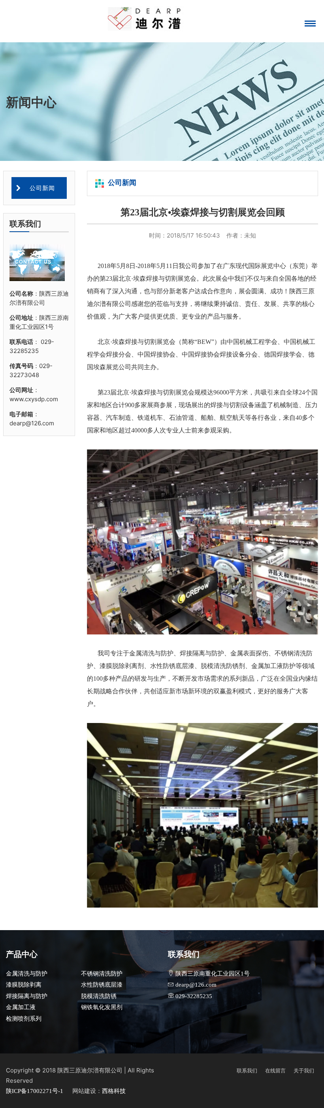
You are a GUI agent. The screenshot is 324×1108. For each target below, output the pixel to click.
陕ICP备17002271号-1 (35, 1091)
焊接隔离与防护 (26, 996)
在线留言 (275, 1071)
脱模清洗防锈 (99, 996)
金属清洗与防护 (26, 973)
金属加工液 (21, 1007)
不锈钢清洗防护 (101, 973)
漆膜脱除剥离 (23, 985)
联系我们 (247, 1071)
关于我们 (304, 1071)
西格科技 (114, 1091)
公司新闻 (41, 188)
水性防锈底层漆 (101, 985)
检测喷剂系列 (23, 1019)
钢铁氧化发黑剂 (101, 1007)
